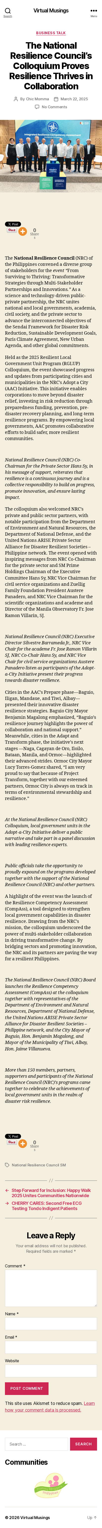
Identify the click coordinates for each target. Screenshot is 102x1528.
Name (12, 1314)
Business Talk (51, 33)
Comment (15, 1266)
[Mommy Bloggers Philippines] (51, 1485)
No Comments (54, 106)
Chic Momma (37, 99)
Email (11, 1337)
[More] (22, 231)
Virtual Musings (51, 10)
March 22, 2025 (74, 99)
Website (12, 1361)
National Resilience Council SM (39, 1165)
